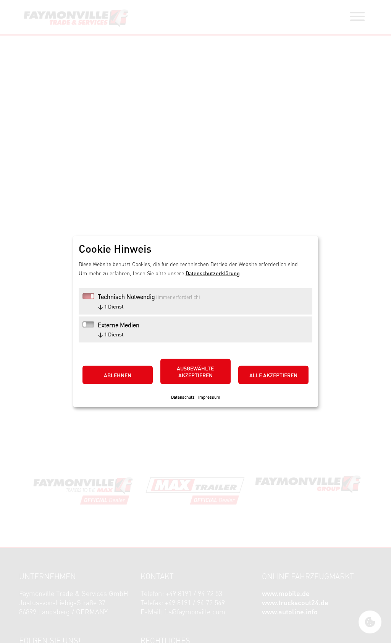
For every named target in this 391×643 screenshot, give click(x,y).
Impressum (209, 396)
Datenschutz (182, 396)
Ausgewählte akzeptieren (195, 371)
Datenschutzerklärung (213, 272)
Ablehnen (117, 374)
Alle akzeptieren (273, 374)
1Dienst (111, 305)
